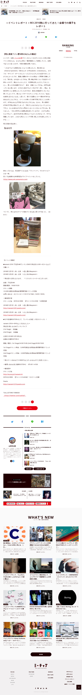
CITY (12, 684)
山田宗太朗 (42, 32)
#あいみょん (20, 503)
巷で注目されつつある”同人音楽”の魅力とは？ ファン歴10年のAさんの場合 (65, 11)
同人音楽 (45, 29)
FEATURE (33, 2)
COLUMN (58, 2)
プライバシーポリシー (69, 679)
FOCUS (25, 2)
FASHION (12, 682)
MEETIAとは (69, 671)
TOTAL (75, 50)
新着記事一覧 (69, 676)
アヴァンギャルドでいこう (37, 29)
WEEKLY (61, 50)
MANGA (41, 2)
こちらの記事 (18, 58)
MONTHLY (68, 50)
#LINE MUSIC (11, 503)
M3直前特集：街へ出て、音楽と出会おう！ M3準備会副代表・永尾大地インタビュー (24, 11)
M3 (49, 29)
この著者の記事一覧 (39, 469)
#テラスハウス (30, 503)
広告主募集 (69, 681)
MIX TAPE (50, 2)
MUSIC (6, 6)
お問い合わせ (69, 674)
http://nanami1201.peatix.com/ (14, 308)
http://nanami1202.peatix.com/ (14, 315)
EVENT (31, 676)
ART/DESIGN (12, 678)
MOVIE (12, 676)
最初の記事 (28, 469)
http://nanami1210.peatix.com (14, 384)
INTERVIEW (31, 674)
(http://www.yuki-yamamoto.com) (15, 179)
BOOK (12, 680)
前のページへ (28, 408)
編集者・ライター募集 (69, 684)
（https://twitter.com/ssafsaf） (14, 395)
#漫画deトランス (40, 503)
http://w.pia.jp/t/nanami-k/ (13, 374)
